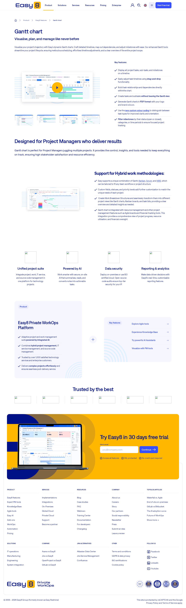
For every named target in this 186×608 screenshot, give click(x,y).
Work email (104, 445)
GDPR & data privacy (121, 556)
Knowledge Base (14, 506)
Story (114, 506)
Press (114, 524)
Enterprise (116, 5)
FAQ (79, 506)
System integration (15, 565)
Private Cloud (48, 515)
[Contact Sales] (152, 5)
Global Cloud (47, 511)
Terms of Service (169, 603)
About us (116, 497)
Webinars (81, 511)
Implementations (49, 497)
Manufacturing (13, 556)
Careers (115, 502)
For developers (83, 524)
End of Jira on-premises (157, 502)
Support (45, 520)
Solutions (62, 5)
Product (48, 5)
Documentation (84, 520)
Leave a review (118, 533)
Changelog (82, 529)
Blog (79, 497)
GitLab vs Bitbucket (155, 506)
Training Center (84, 515)
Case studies (82, 502)
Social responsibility (120, 515)
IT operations (13, 551)
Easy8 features (13, 497)
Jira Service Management (88, 556)
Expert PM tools (14, 502)
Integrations (47, 502)
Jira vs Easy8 (47, 556)
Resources (89, 5)
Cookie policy (118, 565)
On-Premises (47, 506)
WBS (159, 181)
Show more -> (153, 520)
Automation (12, 529)
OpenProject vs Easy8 (51, 560)
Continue (146, 449)
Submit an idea (118, 529)
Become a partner (50, 524)
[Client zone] (133, 5)
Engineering (12, 560)
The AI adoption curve (156, 511)
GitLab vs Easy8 (49, 565)
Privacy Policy (152, 603)
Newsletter (116, 520)
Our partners (117, 511)
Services (75, 5)
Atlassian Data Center (86, 551)
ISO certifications (119, 560)
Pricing (103, 5)
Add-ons (11, 520)
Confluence (82, 560)
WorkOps (11, 524)
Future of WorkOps (155, 515)
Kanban (142, 181)
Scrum (149, 181)
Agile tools (11, 511)
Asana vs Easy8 (48, 551)
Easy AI (10, 515)
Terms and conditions (121, 551)
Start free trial (163, 5)
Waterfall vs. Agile (154, 497)
